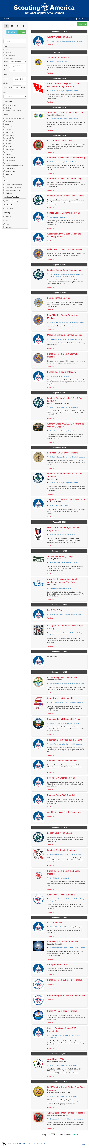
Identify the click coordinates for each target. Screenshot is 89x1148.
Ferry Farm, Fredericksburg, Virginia (61, 588)
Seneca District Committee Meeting (63, 213)
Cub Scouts (9, 209)
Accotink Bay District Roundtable (62, 677)
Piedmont (8, 152)
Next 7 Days (9, 58)
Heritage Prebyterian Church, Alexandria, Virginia (65, 614)
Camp (7, 224)
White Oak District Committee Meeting (65, 249)
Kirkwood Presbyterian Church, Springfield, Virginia (66, 927)
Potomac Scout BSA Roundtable (62, 795)
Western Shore (10, 171)
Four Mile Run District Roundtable (62, 942)
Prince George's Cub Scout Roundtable (65, 980)
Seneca (7, 163)
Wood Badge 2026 (55, 1059)
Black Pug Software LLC (23, 1143)
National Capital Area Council (14, 118)
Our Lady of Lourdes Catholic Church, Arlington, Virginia (67, 322)
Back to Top (82, 1144)
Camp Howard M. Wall (12, 190)
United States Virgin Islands (14, 166)
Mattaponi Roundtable (57, 964)
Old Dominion (9, 149)
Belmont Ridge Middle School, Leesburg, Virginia (65, 854)
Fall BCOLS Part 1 (55, 610)
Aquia (7, 124)
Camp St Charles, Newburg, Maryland (62, 431)
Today (7, 50)
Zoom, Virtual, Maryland (57, 217)
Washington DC (10, 168)
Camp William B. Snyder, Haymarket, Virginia (64, 91)
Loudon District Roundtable (59, 833)
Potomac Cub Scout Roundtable (62, 761)
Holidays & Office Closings (13, 111)
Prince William (10, 160)
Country (5, 79)
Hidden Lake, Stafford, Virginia (59, 505)
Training (8, 216)
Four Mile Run (9, 138)
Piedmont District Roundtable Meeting (64, 740)
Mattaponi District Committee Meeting (64, 335)
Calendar (6, 19)
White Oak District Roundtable (61, 895)
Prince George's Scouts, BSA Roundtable (66, 995)
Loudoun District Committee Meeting (64, 270)
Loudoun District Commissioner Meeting (65, 196)
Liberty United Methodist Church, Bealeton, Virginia (66, 744)
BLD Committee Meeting (58, 298)
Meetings (8, 108)
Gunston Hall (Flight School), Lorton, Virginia (64, 119)
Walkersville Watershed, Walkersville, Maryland (64, 723)
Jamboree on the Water (58, 57)
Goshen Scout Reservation (13, 185)
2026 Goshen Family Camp (60, 556)
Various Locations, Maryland (59, 62)
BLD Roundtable (54, 923)
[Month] (12, 26)
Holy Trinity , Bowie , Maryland (59, 878)
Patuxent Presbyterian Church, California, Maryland (66, 41)
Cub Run (8, 130)
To (4, 70)
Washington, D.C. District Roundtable (64, 812)
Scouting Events (10, 105)
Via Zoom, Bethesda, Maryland (59, 376)
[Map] (23, 26)
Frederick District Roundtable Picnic (63, 719)
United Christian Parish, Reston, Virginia (62, 534)
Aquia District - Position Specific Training (66, 1113)
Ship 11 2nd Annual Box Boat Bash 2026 (66, 499)
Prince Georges (10, 157)
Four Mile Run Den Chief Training (62, 453)
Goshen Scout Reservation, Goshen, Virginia (64, 562)
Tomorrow (8, 52)
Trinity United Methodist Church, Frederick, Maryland (66, 702)
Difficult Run (9, 132)
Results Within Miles (14, 87)
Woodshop (8, 227)
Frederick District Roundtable (60, 698)
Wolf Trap (8, 177)
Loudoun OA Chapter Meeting (61, 850)
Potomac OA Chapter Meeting (61, 778)
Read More (50, 45)
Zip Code (6, 83)
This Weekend (10, 55)
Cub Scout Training (11, 201)
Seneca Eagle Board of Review (61, 372)
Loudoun (8, 143)
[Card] (6, 26)
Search (22, 32)
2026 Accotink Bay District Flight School (65, 113)
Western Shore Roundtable (59, 37)
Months (5, 61)
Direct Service (9, 135)
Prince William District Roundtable (63, 1011)
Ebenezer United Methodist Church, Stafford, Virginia (66, 1119)
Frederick (8, 141)
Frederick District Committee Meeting (64, 178)
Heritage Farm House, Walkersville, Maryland (64, 162)
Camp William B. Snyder (13, 187)
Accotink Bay (9, 121)
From (5, 65)
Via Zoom (8, 193)
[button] (81, 19)
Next (75, 1135)
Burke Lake (9, 127)
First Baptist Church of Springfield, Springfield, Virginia (67, 683)
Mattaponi (8, 146)
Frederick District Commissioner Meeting (66, 158)
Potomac (8, 155)
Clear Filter (12, 32)
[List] (17, 26)
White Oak (8, 174)
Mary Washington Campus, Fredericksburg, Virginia (66, 339)
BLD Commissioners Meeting (60, 140)
